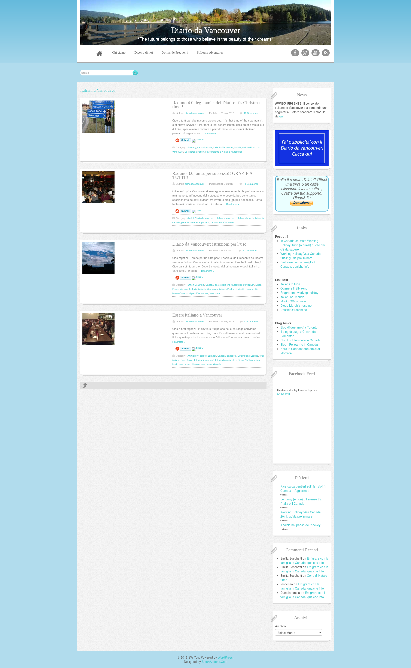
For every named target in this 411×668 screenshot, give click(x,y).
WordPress (225, 657)
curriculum (248, 284)
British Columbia (196, 284)
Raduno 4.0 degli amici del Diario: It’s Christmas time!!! (216, 104)
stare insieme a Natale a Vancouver (223, 151)
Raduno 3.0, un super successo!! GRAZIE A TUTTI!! (212, 175)
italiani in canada (245, 289)
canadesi (231, 355)
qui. (281, 116)
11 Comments (250, 183)
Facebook (177, 289)
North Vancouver (181, 364)
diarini (191, 218)
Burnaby (192, 147)
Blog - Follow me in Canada (299, 344)
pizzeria (205, 222)
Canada (210, 284)
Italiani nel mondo (292, 297)
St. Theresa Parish (194, 151)
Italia (194, 289)
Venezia (217, 364)
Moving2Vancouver (293, 301)
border (203, 355)
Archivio (280, 626)
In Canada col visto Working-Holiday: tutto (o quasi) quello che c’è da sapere (303, 245)
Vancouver (228, 222)
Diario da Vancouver (205, 218)
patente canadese (190, 222)
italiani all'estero (246, 218)
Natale (237, 147)
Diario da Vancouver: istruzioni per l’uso (209, 244)
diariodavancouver (194, 113)
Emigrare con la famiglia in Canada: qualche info (298, 264)
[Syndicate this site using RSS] (326, 52)
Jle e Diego (238, 360)
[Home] (99, 54)
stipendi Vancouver (198, 293)
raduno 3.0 (216, 222)
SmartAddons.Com (214, 661)
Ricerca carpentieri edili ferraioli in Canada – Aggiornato (303, 488)
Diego (258, 284)
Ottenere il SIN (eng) (294, 288)
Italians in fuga (290, 284)
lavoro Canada (180, 293)
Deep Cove (186, 360)
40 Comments (250, 250)
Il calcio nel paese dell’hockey (300, 525)
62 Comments (251, 321)
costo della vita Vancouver (228, 284)
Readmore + (211, 133)
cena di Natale (204, 147)
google (187, 289)
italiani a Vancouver (223, 147)
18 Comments (251, 113)
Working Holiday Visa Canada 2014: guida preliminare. (300, 255)
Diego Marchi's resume (296, 305)
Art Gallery (193, 355)
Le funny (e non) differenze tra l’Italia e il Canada (301, 501)
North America (252, 360)
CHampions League (248, 355)
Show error (283, 393)
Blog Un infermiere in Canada (300, 340)
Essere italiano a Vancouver (197, 315)
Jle (256, 289)
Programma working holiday (299, 292)
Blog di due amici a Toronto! (299, 327)
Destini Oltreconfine (293, 310)
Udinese (195, 364)
